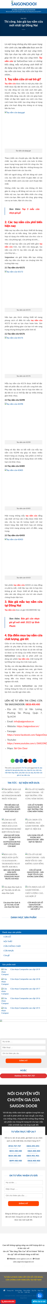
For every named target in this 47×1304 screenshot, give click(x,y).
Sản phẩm (26, 1290)
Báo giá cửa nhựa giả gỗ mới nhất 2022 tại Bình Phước (24, 622)
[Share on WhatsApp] (13, 761)
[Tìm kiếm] (44, 4)
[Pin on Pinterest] (30, 761)
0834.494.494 (8, 1302)
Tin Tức (24, 18)
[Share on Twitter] (21, 761)
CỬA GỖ (7, 937)
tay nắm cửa (36, 320)
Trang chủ (10, 1290)
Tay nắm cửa (10, 84)
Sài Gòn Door (21, 748)
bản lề (37, 768)
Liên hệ (27, 1292)
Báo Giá (40, 1290)
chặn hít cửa (31, 770)
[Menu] (3, 4)
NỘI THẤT (7, 941)
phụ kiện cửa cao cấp (26, 772)
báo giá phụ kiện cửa (19, 770)
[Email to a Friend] (26, 761)
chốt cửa (38, 770)
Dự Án (34, 1290)
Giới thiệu (18, 1290)
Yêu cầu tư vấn (39, 1301)
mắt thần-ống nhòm (11, 772)
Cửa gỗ (6, 955)
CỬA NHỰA (8, 951)
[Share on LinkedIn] (34, 761)
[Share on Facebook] (17, 761)
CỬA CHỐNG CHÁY (12, 946)
